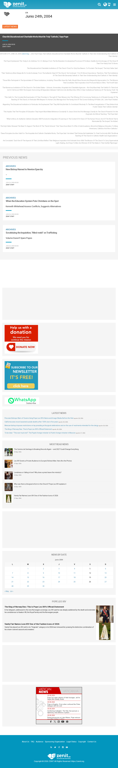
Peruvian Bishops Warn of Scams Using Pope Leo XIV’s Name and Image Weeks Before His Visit (39, 418)
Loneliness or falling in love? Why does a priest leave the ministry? (37, 472)
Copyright (82, 742)
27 (105, 582)
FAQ (32, 742)
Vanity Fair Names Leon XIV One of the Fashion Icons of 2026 (36, 496)
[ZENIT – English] (33, 4)
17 (59, 577)
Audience (39, 742)
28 (12, 586)
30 (43, 586)
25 (74, 582)
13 (105, 573)
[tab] (47, 690)
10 (59, 573)
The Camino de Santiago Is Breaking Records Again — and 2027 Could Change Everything (46, 449)
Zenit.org (25, 54)
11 (74, 573)
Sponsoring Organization (55, 742)
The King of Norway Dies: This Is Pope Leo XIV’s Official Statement (28, 429)
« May (7, 591)
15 (28, 577)
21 (12, 582)
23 (43, 582)
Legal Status (71, 742)
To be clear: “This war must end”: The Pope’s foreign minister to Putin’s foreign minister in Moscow (40, 433)
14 (12, 577)
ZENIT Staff (6, 46)
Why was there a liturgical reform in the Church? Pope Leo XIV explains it (40, 484)
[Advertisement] (59, 272)
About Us (25, 742)
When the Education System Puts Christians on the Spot (32, 201)
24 (59, 582)
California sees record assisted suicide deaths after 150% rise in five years (31, 422)
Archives (11, 166)
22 (28, 582)
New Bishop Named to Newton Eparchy (24, 169)
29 (28, 586)
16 (43, 577)
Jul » (11, 591)
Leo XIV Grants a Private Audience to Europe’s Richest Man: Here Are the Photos (43, 461)
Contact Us (91, 742)
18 (74, 577)
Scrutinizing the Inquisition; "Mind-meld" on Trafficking (31, 232)
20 (105, 577)
